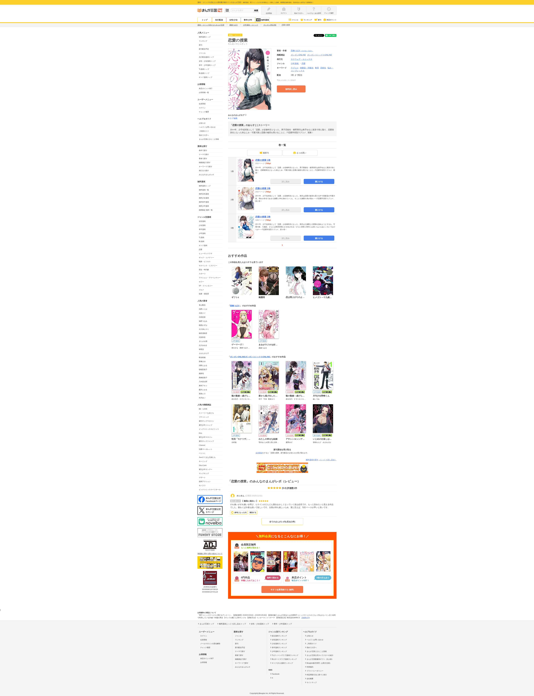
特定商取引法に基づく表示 (317, 675)
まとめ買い (301, 153)
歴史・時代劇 (204, 270)
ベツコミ (202, 453)
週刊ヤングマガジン (206, 421)
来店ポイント (332, 20)
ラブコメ (295, 68)
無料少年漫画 (204, 206)
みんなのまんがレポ (206, 175)
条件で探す (203, 150)
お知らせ (202, 123)
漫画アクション (205, 481)
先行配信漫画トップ (206, 57)
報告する (253, 512)
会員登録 (202, 104)
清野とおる (203, 365)
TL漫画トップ (204, 69)
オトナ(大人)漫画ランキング (282, 663)
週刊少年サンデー (205, 469)
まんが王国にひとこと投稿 (209, 139)
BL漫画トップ (204, 73)
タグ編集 (234, 118)
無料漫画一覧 (204, 190)
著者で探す (203, 158)
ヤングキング (204, 473)
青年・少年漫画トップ (207, 65)
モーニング (203, 461)
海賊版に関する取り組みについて (209, 554)
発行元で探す (204, 171)
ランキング (308, 20)
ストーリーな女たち (206, 413)
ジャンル (295, 20)
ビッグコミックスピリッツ (209, 429)
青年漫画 (202, 229)
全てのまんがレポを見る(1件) (282, 522)
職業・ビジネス (205, 262)
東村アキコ (203, 386)
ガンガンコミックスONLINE (257, 357)
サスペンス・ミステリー (208, 266)
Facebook (275, 674)
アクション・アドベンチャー (210, 278)
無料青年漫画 (204, 202)
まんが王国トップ (207, 624)
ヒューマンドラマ (205, 254)
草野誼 (201, 349)
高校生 (323, 68)
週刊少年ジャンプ (205, 425)
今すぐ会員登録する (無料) (282, 589)
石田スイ (202, 313)
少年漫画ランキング (279, 651)
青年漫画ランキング (279, 647)
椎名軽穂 (202, 357)
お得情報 (203, 662)
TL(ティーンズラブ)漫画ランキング (285, 655)
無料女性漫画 (204, 194)
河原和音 (202, 337)
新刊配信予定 (204, 49)
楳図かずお (203, 325)
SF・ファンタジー (206, 286)
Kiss (200, 433)
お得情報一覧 (204, 92)
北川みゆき (203, 345)
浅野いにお (203, 309)
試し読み (286, 181)
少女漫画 (202, 225)
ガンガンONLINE (237, 357)
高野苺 (201, 374)
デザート (202, 477)
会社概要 (310, 679)
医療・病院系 (204, 294)
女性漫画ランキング (279, 640)
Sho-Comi (203, 465)
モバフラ (202, 486)
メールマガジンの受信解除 (210, 644)
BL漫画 (201, 241)
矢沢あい (202, 398)
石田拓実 (202, 317)
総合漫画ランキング (279, 636)
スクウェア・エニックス (301, 59)
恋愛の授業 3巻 (262, 217)
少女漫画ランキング (279, 644)
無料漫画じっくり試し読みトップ (232, 624)
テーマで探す (204, 154)
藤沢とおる (203, 390)
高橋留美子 (203, 378)
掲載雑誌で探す (205, 163)
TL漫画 (201, 237)
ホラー (201, 282)
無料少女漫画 (204, 198)
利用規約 (310, 667)
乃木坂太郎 (203, 382)
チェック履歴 (204, 112)
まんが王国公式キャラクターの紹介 (320, 655)
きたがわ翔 (203, 341)
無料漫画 (265, 20)
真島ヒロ (202, 394)
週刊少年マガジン (205, 437)
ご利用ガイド (204, 131)
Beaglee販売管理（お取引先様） (319, 663)
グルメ (201, 290)
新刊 (319, 20)
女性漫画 (202, 221)
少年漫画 (202, 233)
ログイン (202, 108)
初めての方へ (204, 135)
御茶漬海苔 (203, 333)
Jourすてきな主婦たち (207, 457)
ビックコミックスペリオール (210, 490)
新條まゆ (202, 361)
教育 (317, 68)
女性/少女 (233, 20)
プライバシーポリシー (315, 671)
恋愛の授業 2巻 (262, 188)
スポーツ (202, 274)
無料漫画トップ (205, 37)
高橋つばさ (302, 50)
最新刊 (266, 153)
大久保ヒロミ (204, 329)
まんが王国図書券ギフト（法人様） (320, 659)
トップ (204, 20)
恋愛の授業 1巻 (262, 160)
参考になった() (240, 512)
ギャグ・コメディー (206, 258)
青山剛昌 (202, 305)
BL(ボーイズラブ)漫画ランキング (284, 659)
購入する (319, 181)
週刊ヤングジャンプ (206, 441)
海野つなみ (203, 321)
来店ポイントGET (205, 88)
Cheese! (202, 445)
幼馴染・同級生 (307, 68)
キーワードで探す (205, 167)
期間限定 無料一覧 (206, 210)
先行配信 (219, 20)
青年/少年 (248, 20)
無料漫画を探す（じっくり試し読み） (321, 460)
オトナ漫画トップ (205, 77)
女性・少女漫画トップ (207, 61)
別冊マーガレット (205, 449)
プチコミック (204, 417)
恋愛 (200, 249)
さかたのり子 (204, 353)
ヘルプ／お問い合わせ (207, 127)
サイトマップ (312, 682)
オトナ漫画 (203, 245)
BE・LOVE (203, 409)
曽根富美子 (203, 370)
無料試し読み (291, 89)
